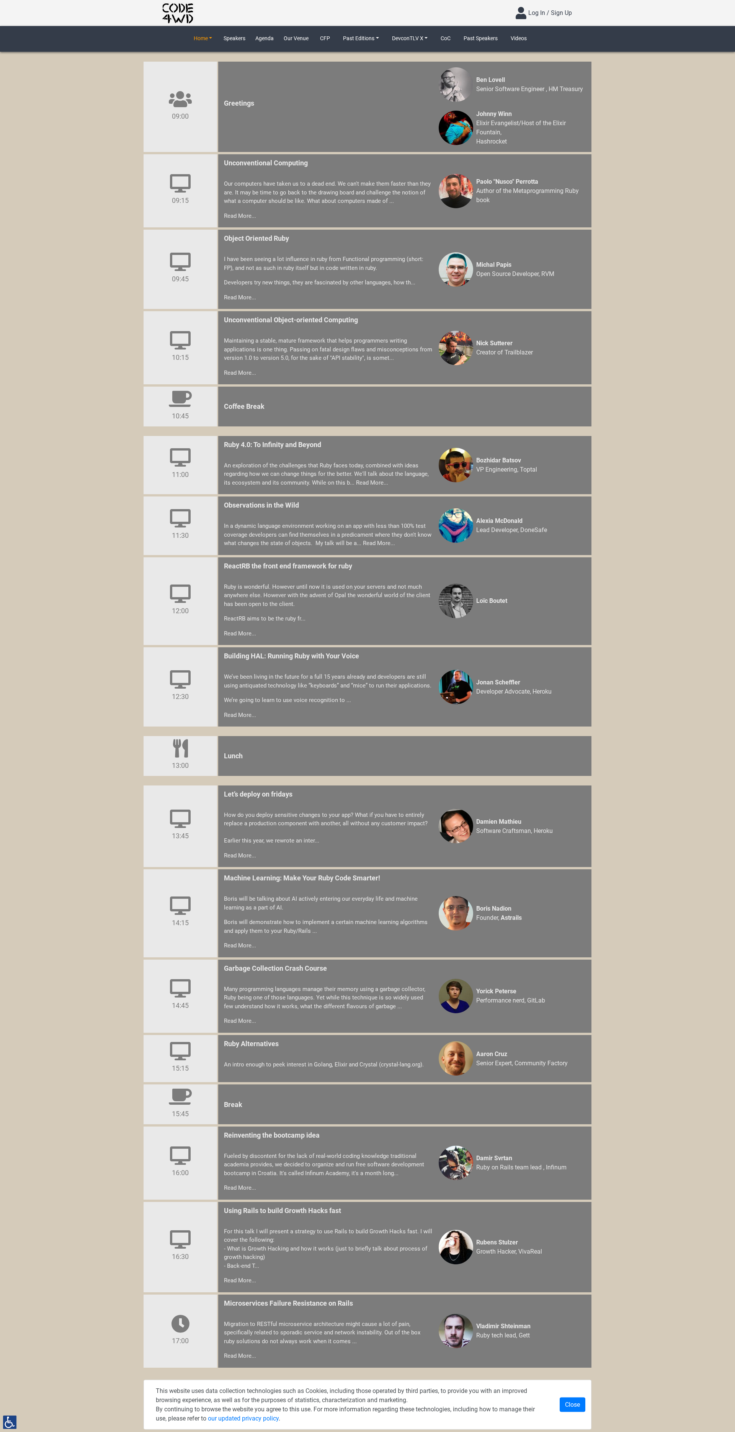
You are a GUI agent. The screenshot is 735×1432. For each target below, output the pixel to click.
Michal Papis (493, 264)
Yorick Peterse (496, 991)
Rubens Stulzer (497, 1242)
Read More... (240, 215)
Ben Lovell (490, 79)
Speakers (234, 38)
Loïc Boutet (491, 600)
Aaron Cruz (491, 1054)
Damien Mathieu (498, 821)
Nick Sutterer (494, 343)
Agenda (264, 38)
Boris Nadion (493, 908)
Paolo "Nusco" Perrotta (507, 181)
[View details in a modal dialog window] (456, 84)
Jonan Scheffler (498, 682)
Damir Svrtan (494, 1158)
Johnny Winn (494, 114)
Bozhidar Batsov (498, 460)
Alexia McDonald (499, 520)
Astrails (511, 917)
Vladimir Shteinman (503, 1326)
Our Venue (296, 38)
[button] (203, 38)
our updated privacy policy (243, 1418)
